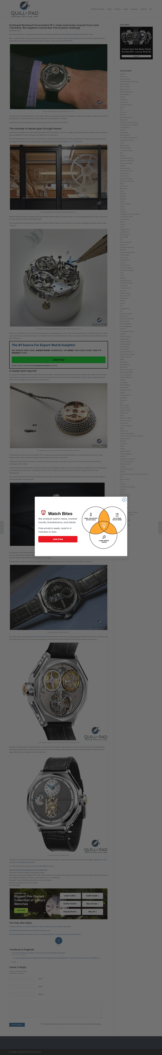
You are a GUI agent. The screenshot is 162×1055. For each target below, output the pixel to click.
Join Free (58, 539)
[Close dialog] (124, 500)
